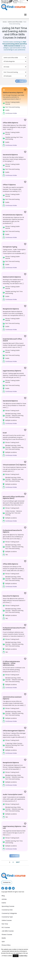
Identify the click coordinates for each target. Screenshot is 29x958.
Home (5, 22)
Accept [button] (15, 956)
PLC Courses (6, 927)
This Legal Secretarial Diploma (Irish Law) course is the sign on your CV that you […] (14, 837)
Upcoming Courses (8, 906)
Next (18, 862)
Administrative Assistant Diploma (12, 698)
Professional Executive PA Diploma (12, 531)
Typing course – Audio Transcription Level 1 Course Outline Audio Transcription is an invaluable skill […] (14, 257)
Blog (3, 896)
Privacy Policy (6, 945)
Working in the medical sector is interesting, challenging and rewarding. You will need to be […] (13, 288)
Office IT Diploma (9, 185)
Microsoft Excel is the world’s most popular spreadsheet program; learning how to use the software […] (14, 444)
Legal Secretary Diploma (12, 371)
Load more (14, 855)
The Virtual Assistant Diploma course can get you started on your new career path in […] (14, 476)
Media (4, 938)
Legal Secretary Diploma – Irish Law (14, 827)
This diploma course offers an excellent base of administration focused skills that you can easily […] (14, 709)
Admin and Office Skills (15, 22)
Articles (4, 899)
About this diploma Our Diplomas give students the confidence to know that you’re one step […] (13, 542)
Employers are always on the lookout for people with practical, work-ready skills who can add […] (13, 575)
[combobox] (14, 57)
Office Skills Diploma (10, 123)
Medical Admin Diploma (12, 277)
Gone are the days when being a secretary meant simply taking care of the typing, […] (14, 165)
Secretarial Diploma (10, 155)
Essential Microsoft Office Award (12, 340)
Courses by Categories (9, 913)
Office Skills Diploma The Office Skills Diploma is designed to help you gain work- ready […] (14, 134)
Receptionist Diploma (11, 309)
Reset (21, 81)
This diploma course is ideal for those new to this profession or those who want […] (14, 412)
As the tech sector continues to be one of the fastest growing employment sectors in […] (14, 674)
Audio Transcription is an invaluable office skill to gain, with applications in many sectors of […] (14, 805)
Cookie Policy (23, 956)
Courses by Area (7, 910)
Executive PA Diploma (11, 596)
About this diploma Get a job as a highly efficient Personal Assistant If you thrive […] (14, 607)
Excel (5, 433)
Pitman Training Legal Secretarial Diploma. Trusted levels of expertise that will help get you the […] (14, 381)
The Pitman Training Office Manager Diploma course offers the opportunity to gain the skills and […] (14, 742)
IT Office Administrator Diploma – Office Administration (11, 663)
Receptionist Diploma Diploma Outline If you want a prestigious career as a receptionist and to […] (14, 319)
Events (4, 903)
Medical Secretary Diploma (13, 93)
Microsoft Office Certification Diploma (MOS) (14, 497)
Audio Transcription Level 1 (12, 794)
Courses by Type (7, 917)
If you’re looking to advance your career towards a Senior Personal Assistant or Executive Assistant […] (14, 640)
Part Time (5, 924)
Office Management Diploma (14, 731)
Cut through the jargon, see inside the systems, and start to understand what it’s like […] (13, 103)
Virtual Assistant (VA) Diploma (14, 465)
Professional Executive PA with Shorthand (14, 629)
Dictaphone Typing (10, 247)
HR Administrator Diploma (12, 215)
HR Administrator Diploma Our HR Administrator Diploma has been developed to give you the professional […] (13, 226)
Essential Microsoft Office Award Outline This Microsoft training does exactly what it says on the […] (14, 350)
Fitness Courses (7, 934)
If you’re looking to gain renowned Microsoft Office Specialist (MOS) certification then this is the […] (14, 509)
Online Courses (7, 920)
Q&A (3, 942)
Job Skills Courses (8, 931)
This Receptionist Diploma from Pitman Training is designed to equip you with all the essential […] (14, 774)
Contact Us (6, 882)
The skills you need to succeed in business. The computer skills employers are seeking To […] (13, 195)
